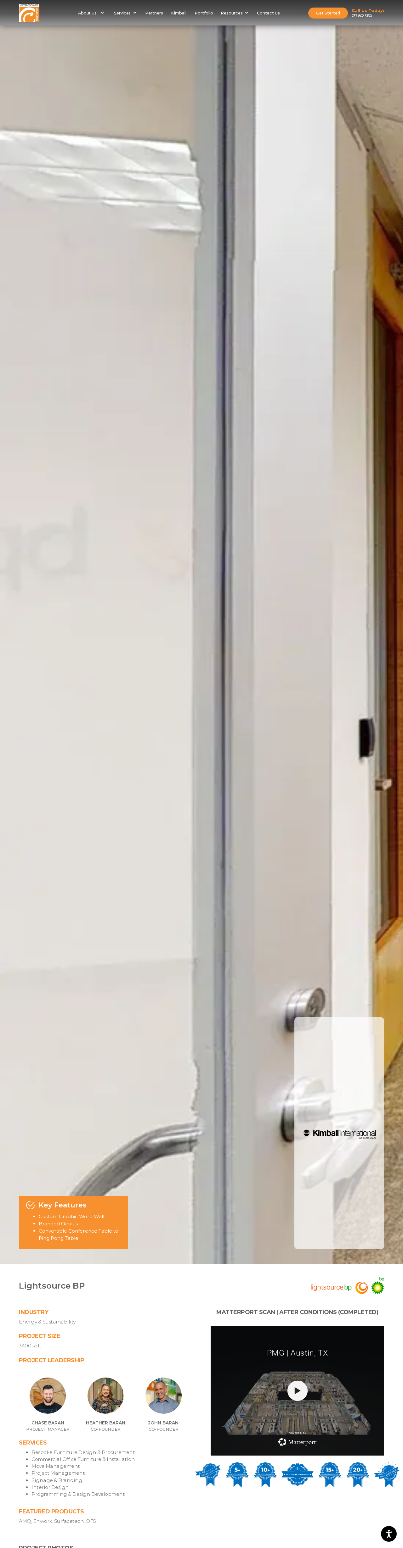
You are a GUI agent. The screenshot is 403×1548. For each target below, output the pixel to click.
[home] (29, 13)
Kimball (178, 13)
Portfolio (204, 13)
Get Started (328, 13)
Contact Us (268, 13)
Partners (154, 13)
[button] (91, 12)
